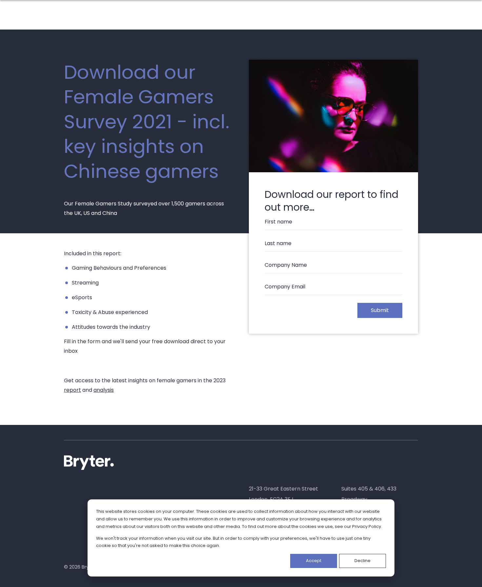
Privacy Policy (366, 526)
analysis (103, 390)
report (72, 390)
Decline (362, 560)
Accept (313, 560)
